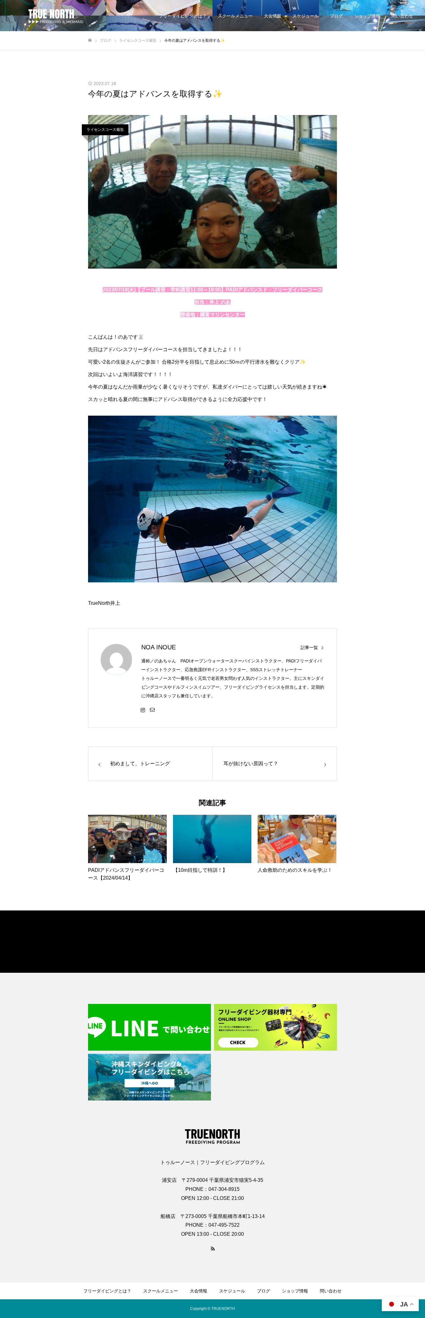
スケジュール (305, 15)
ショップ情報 (367, 15)
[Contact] (152, 709)
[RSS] (212, 1248)
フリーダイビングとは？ (183, 15)
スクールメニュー (235, 15)
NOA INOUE (158, 647)
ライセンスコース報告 (105, 129)
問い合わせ (402, 15)
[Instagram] (143, 709)
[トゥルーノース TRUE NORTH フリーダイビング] (51, 15)
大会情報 (272, 15)
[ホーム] (90, 40)
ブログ (336, 15)
